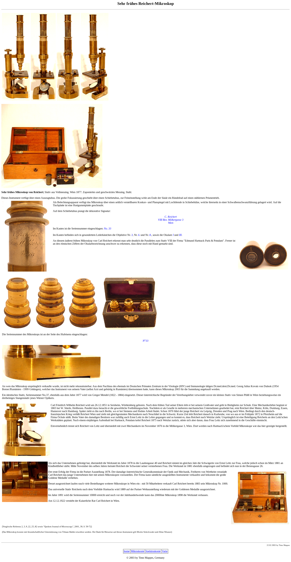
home (127, 551)
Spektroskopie (153, 551)
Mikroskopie (137, 551)
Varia (164, 551)
